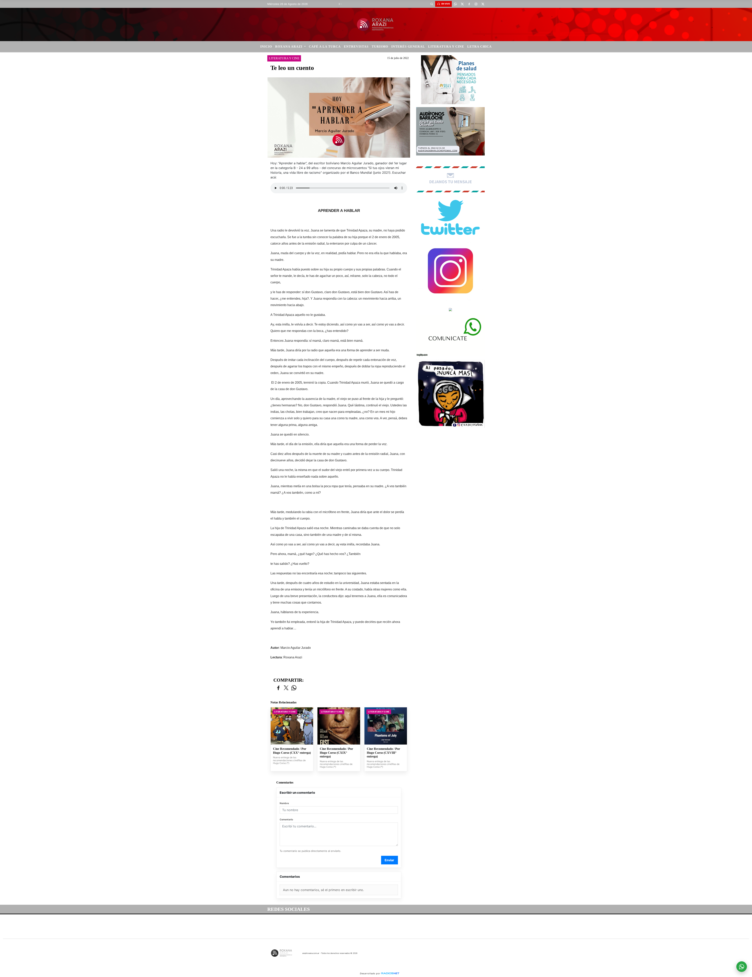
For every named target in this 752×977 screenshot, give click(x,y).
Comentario (286, 819)
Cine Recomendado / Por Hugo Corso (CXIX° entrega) (336, 752)
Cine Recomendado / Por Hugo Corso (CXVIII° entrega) (383, 752)
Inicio (266, 46)
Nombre (284, 803)
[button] (431, 4)
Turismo (380, 46)
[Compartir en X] (286, 688)
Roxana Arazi (289, 46)
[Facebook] (469, 4)
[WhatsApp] (455, 4)
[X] (462, 4)
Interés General (408, 46)
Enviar (389, 860)
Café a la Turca (325, 46)
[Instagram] (476, 4)
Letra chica (479, 46)
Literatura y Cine (446, 46)
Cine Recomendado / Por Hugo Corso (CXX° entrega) (292, 750)
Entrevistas (356, 46)
